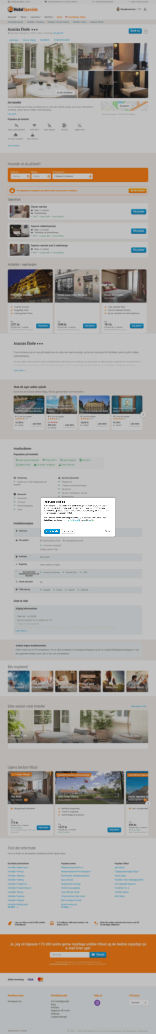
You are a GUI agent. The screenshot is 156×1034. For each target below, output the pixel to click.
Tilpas (107, 531)
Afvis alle (68, 531)
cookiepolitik (88, 520)
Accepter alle (52, 531)
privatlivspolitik (74, 520)
